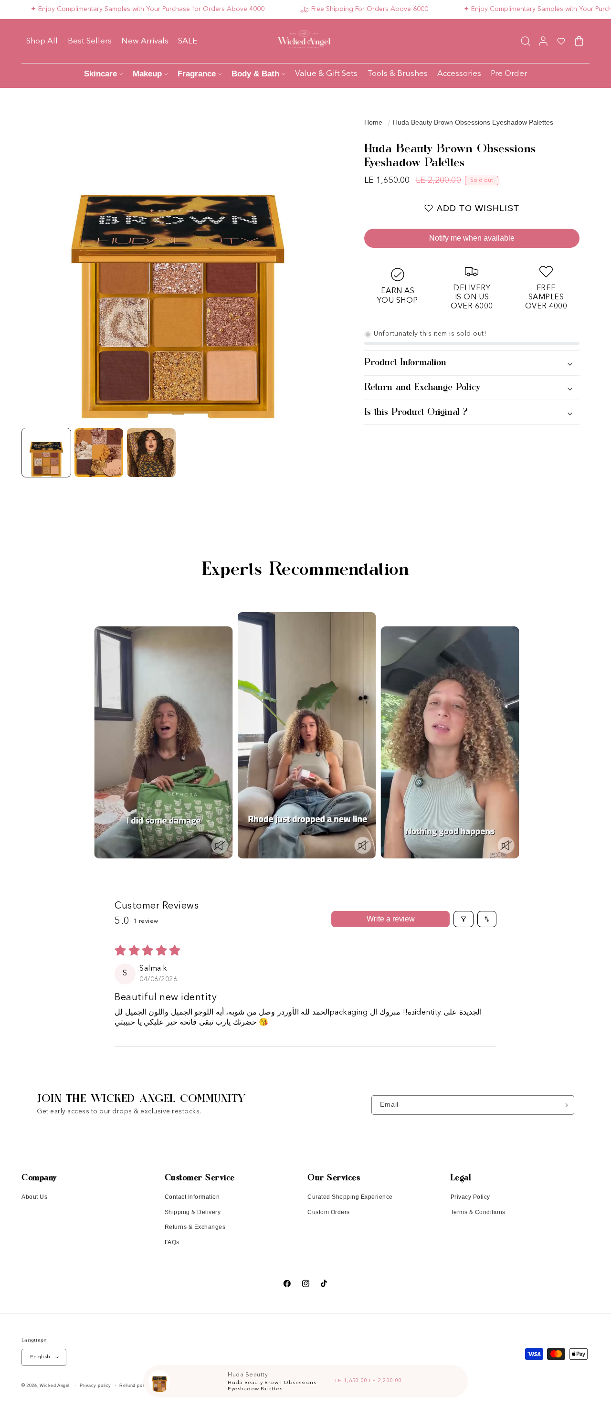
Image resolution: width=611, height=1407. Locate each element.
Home (373, 122)
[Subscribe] (565, 1104)
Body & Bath (255, 73)
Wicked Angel (55, 1385)
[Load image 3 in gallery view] (151, 452)
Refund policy (134, 1385)
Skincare (100, 73)
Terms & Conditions (478, 1212)
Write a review (391, 919)
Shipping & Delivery (193, 1212)
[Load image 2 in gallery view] (98, 452)
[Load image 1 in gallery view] (46, 452)
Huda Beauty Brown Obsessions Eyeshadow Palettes (473, 122)
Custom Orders (328, 1212)
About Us (34, 1197)
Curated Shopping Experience (350, 1197)
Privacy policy (95, 1385)
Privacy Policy (470, 1197)
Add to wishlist (478, 208)
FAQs (172, 1242)
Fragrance (197, 73)
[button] (525, 41)
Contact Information (192, 1197)
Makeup (147, 73)
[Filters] (463, 919)
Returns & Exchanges (195, 1227)
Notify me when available (472, 238)
